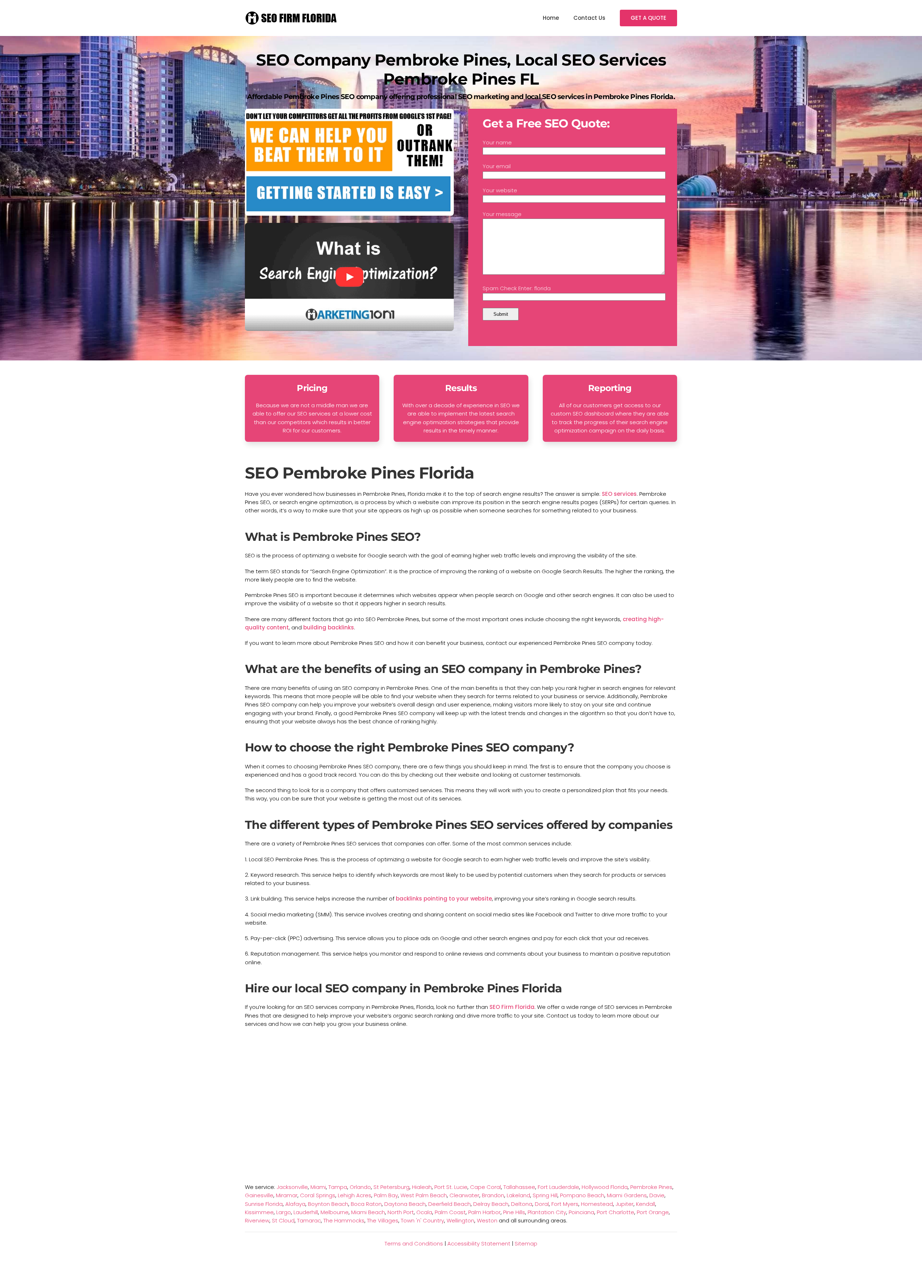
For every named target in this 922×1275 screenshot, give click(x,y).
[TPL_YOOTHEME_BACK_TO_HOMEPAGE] (292, 18)
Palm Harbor (484, 1212)
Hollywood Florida (605, 1187)
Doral (542, 1204)
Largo (283, 1212)
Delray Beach (491, 1204)
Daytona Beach (405, 1204)
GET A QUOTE (648, 18)
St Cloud (283, 1220)
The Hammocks (343, 1220)
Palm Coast (450, 1212)
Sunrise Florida (264, 1204)
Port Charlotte (615, 1212)
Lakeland (518, 1195)
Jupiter (625, 1204)
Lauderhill (306, 1212)
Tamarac (309, 1220)
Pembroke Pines (651, 1187)
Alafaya (295, 1204)
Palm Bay (386, 1195)
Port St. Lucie (450, 1187)
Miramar (286, 1195)
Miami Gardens (627, 1195)
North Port (401, 1212)
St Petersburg (391, 1187)
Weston (487, 1220)
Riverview (257, 1220)
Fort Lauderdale (558, 1187)
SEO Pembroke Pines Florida (359, 472)
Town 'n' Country (422, 1220)
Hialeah (422, 1187)
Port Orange (653, 1212)
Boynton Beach (328, 1204)
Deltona (521, 1204)
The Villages (382, 1220)
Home (551, 18)
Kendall (645, 1204)
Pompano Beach (582, 1195)
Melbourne (335, 1212)
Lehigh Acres (354, 1195)
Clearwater (464, 1195)
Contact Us (589, 18)
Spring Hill (545, 1195)
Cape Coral (485, 1187)
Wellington (460, 1220)
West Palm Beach (423, 1195)
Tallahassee (519, 1187)
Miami (318, 1187)
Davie (656, 1195)
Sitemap (526, 1243)
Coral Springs (317, 1195)
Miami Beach (368, 1212)
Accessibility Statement (478, 1243)
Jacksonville (292, 1187)
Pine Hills (514, 1212)
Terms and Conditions (414, 1243)
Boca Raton (366, 1204)
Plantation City (547, 1212)
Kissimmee (259, 1212)
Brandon (493, 1195)
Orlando (360, 1187)
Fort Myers (564, 1204)
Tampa (337, 1187)
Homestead (597, 1204)
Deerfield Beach (449, 1204)
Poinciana (581, 1212)
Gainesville (259, 1195)
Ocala (424, 1212)
